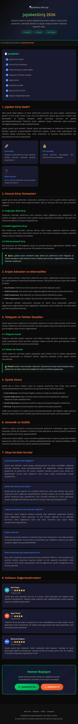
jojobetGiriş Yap (29, 687)
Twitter (43, 711)
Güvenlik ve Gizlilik (15, 85)
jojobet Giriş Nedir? (15, 59)
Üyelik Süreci (13, 80)
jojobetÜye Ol (54, 687)
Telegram (36, 711)
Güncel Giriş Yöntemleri (17, 64)
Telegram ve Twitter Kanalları (19, 75)
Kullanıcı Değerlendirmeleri (18, 96)
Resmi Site (27, 711)
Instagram (50, 711)
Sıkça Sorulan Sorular (16, 90)
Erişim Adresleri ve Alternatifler (20, 70)
